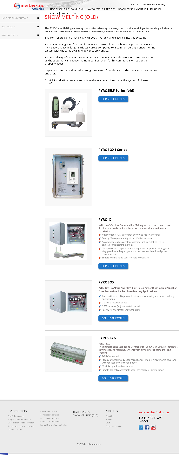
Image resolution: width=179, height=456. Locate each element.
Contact (65, 13)
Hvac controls (94, 9)
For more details (113, 99)
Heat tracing (57, 9)
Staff (108, 422)
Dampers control (15, 429)
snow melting (75, 9)
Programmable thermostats (19, 419)
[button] (74, 13)
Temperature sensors (49, 415)
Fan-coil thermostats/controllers (53, 425)
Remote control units (49, 411)
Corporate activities (114, 426)
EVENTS (54, 13)
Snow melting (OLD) (85, 415)
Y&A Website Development (89, 444)
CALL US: (147, 4)
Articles (110, 9)
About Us (141, 9)
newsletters (125, 9)
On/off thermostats (16, 416)
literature (155, 9)
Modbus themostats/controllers (21, 422)
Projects (109, 419)
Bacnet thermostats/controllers (21, 426)
